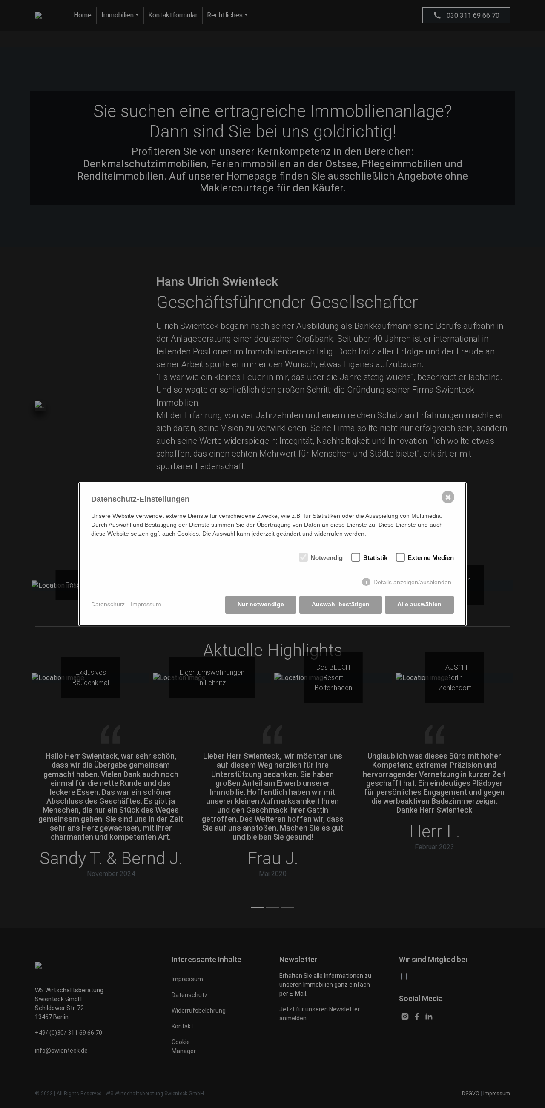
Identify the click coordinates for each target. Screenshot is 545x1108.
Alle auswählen (419, 604)
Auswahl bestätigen (341, 604)
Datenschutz (108, 604)
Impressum (146, 604)
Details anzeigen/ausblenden (412, 582)
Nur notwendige (261, 604)
